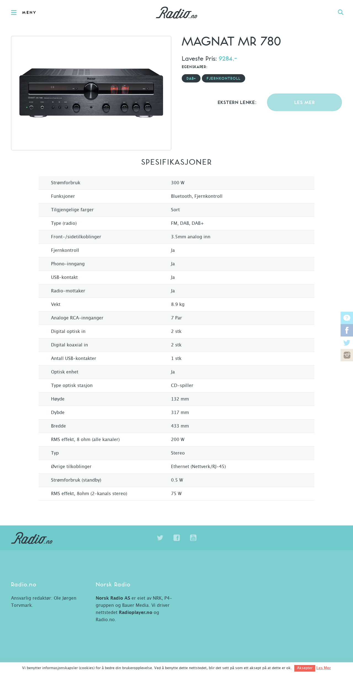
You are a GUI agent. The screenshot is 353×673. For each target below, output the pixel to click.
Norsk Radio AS (113, 598)
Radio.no (176, 12)
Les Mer (323, 668)
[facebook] (176, 538)
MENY (29, 13)
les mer (304, 102)
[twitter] (160, 538)
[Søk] (340, 12)
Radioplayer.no (135, 612)
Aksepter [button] (304, 668)
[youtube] (193, 538)
